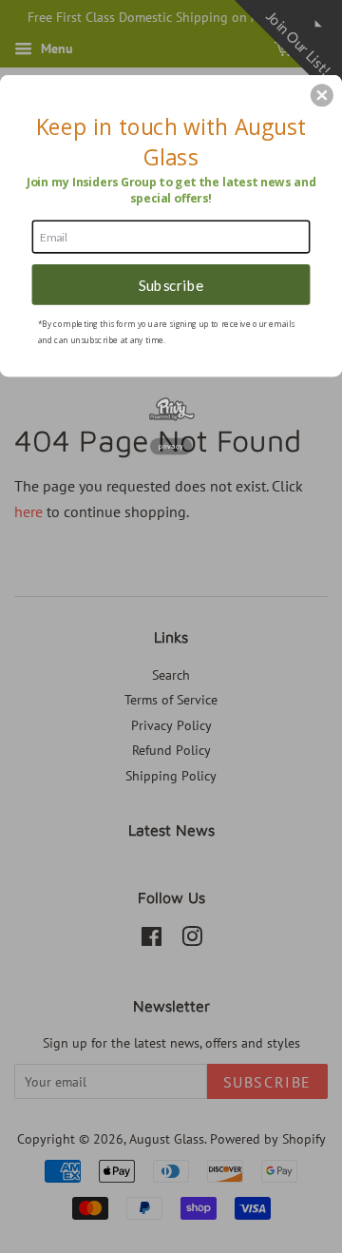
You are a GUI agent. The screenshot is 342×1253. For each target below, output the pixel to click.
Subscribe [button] (171, 284)
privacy (171, 446)
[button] (322, 95)
